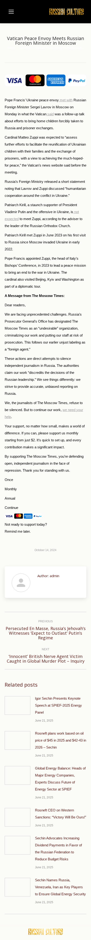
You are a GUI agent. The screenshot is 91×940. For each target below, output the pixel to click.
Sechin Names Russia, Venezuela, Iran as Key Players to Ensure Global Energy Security (60, 887)
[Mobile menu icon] (11, 11)
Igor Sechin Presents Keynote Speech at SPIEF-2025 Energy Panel (58, 705)
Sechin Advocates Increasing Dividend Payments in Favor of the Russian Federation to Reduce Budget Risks (58, 848)
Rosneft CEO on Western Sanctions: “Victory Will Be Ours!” (60, 813)
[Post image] (17, 705)
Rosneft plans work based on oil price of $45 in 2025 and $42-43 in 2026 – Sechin (60, 740)
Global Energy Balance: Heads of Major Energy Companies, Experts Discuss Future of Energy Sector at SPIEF (60, 778)
